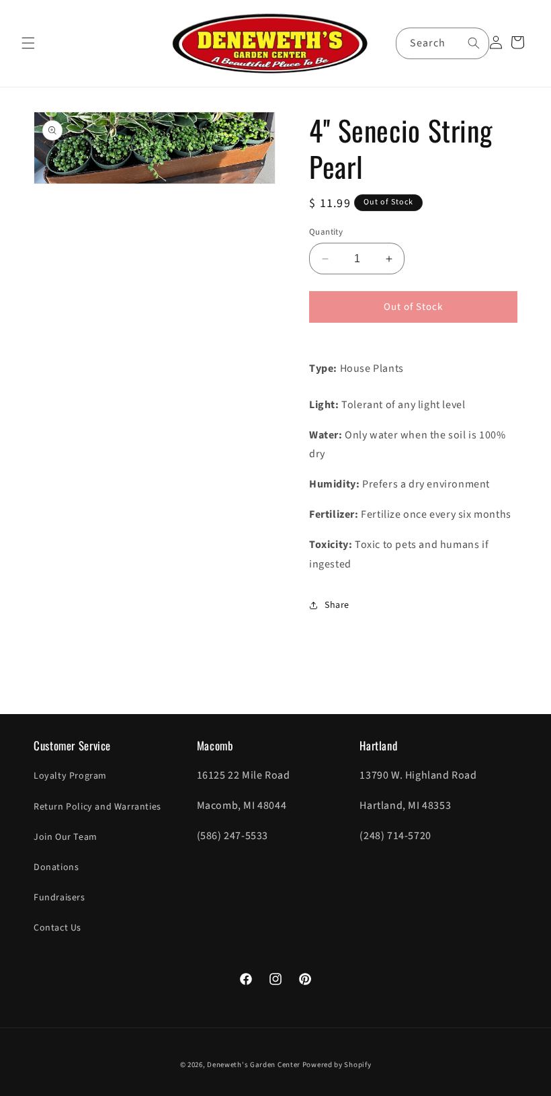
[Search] (474, 43)
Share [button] (337, 605)
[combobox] (442, 43)
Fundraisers (59, 897)
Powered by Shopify (337, 1065)
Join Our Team (65, 837)
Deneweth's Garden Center (253, 1065)
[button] (28, 43)
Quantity (326, 232)
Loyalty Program (70, 776)
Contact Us (57, 928)
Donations (56, 867)
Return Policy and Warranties (97, 807)
